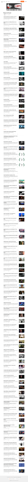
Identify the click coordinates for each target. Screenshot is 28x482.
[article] (14, 18)
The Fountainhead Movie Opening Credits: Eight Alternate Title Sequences (10, 464)
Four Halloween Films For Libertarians (9, 365)
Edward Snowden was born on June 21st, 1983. (9, 325)
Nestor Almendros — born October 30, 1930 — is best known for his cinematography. (10, 361)
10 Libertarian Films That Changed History (10, 180)
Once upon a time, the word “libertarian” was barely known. (11, 242)
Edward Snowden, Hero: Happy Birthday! (10, 324)
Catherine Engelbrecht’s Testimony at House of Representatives (11, 401)
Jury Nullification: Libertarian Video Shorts (10, 447)
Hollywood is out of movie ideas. (7, 192)
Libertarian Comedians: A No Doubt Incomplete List (9, 208)
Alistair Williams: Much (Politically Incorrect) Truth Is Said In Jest (11, 197)
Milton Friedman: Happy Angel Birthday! (10, 51)
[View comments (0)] (8, 26)
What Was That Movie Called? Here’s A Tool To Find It (10, 247)
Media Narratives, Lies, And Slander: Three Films (10, 229)
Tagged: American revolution (7, 345)
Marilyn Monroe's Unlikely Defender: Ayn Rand (10, 22)
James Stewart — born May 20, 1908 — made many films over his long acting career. (10, 320)
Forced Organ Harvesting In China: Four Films (11, 94)
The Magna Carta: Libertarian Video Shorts (10, 437)
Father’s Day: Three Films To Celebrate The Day (10, 258)
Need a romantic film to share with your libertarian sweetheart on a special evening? (10, 292)
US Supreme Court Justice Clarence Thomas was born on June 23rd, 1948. (11, 330)
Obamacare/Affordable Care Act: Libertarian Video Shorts (11, 431)
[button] (2, 1)
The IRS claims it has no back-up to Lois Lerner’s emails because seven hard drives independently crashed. (10, 414)
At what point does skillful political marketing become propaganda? (10, 409)
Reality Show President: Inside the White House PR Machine (10, 408)
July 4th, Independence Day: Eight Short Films (11, 344)
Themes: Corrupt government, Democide (8, 116)
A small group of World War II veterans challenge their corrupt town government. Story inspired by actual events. (10, 46)
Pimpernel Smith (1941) (7, 33)
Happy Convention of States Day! (9, 349)
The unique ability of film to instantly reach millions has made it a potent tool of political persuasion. (10, 181)
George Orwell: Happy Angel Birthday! (10, 334)
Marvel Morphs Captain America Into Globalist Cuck (11, 224)
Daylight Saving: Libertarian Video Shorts (10, 125)
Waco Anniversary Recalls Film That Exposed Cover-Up (11, 147)
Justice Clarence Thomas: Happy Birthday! (10, 329)
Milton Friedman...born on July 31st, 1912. (9, 52)
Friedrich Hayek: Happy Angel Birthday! (10, 131)
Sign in (26, 1)
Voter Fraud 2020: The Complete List (9, 213)
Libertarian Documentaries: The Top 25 (10, 158)
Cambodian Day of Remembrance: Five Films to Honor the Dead (11, 314)
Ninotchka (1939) (6, 99)
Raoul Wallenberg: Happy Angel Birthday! (10, 28)
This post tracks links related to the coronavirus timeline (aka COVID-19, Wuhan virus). (11, 111)
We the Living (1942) (7, 77)
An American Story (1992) (8, 44)
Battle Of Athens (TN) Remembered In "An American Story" (10, 39)
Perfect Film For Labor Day (8, 141)
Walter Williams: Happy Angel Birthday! (10, 391)
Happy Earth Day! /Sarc (7, 302)
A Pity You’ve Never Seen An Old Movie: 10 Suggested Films (10, 186)
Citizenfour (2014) (6, 72)
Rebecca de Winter (7, 25)
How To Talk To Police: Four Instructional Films (10, 219)
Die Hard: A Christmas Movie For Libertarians (11, 268)
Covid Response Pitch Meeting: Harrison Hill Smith (10, 88)
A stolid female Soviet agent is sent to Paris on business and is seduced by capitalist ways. (11, 100)
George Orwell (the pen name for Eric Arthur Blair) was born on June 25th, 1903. (11, 336)
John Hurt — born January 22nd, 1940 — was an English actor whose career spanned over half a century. (10, 376)
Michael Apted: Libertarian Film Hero (9, 380)
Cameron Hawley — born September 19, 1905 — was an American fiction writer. (10, 356)
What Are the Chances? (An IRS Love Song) (10, 413)
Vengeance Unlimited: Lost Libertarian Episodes (10, 202)
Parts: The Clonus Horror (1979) (9, 115)
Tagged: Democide (6, 315)
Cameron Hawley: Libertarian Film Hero (10, 354)
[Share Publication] (19, 1)
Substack (11, 480)
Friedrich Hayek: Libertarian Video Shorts (10, 442)
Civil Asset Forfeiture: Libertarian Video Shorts (10, 419)
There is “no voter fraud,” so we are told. (8, 214)
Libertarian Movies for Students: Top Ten (10, 16)
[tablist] (7, 15)
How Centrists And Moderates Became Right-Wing (11, 236)
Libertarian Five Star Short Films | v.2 (9, 458)
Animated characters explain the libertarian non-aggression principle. (11, 427)
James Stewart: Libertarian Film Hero (9, 319)
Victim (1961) (6, 61)
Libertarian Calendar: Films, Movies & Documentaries (9, 169)
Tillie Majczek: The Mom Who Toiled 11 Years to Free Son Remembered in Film (11, 136)
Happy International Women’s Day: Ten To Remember (10, 297)
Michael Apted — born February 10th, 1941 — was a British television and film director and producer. (11, 382)
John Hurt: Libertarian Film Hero (9, 375)
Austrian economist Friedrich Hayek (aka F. (9, 132)
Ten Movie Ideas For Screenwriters (9, 191)
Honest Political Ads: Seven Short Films (10, 279)
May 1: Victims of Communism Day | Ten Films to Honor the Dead (11, 308)
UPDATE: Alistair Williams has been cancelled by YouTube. (10, 198)
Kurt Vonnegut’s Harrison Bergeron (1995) (10, 82)
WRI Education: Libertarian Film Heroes (10, 241)
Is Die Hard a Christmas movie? (7, 269)
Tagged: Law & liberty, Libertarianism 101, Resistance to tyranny (10, 438)
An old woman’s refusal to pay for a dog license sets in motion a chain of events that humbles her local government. (11, 68)
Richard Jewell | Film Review (8, 104)
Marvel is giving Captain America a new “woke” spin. (10, 225)
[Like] (4, 31)
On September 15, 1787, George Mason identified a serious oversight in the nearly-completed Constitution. (11, 350)
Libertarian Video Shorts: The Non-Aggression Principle (9, 425)
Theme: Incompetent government (8, 126)
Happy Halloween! (6, 366)
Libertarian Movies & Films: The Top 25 (10, 163)
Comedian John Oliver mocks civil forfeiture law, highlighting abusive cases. (11, 421)
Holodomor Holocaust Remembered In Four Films (10, 285)
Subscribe (22, 1)
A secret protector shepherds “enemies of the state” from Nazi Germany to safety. (11, 34)
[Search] (18, 1)
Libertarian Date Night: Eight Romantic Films (10, 291)
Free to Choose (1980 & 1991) (8, 56)
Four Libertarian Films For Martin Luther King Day (11, 274)
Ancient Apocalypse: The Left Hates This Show (10, 252)
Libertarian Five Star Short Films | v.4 (9, 469)
